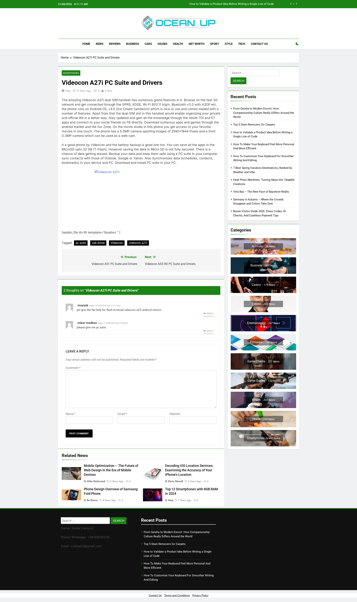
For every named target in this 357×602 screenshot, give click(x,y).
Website (175, 414)
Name (70, 414)
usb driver (98, 243)
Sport (214, 44)
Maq (68, 91)
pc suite (81, 243)
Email (122, 414)
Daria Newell (175, 481)
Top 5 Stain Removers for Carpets (254, 124)
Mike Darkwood (96, 481)
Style (229, 44)
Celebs (162, 44)
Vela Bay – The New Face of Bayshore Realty (261, 191)
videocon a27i (138, 243)
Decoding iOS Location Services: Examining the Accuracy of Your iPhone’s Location (189, 470)
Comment (73, 368)
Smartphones (71, 73)
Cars (148, 44)
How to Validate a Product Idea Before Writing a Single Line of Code (231, 4)
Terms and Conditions (177, 595)
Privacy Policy (200, 595)
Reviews (114, 44)
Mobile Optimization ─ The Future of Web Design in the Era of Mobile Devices (111, 470)
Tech (241, 44)
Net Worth (197, 44)
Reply (210, 313)
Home (86, 44)
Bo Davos (92, 500)
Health (178, 44)
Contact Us (259, 44)
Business (132, 44)
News (99, 44)
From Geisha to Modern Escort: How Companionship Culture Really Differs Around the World (263, 113)
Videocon (117, 243)
